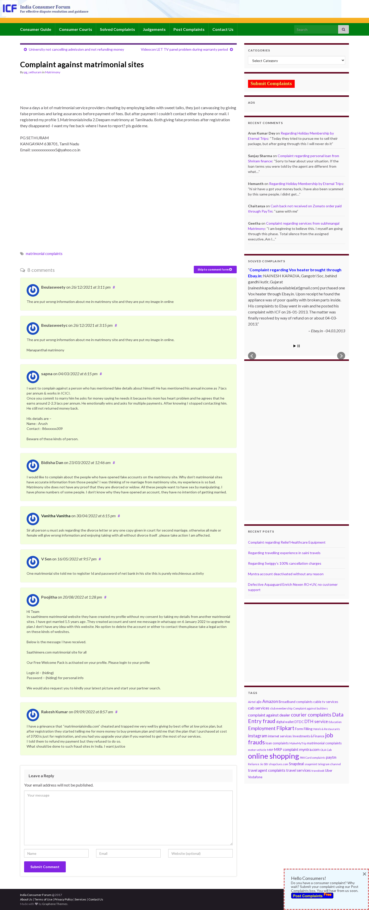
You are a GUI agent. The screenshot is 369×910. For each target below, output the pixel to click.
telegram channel (329, 764)
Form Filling (304, 729)
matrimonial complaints (44, 253)
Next (341, 356)
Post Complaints (189, 29)
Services (80, 899)
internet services (280, 736)
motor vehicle (257, 749)
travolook (318, 770)
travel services (298, 770)
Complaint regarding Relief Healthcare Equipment (287, 542)
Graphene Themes (55, 904)
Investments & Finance (308, 736)
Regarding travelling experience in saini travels (284, 553)
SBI (266, 764)
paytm (331, 757)
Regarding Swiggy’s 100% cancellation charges (284, 563)
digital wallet (285, 722)
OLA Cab (326, 749)
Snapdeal (296, 764)
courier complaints (311, 715)
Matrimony (52, 72)
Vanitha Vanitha (56, 515)
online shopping (273, 755)
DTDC (299, 722)
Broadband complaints (296, 702)
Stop (298, 346)
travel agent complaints (266, 770)
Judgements (154, 29)
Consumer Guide (35, 29)
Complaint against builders (310, 708)
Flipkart (285, 728)
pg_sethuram (33, 72)
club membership (281, 708)
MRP (270, 749)
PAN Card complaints (312, 757)
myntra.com (309, 749)
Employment (262, 728)
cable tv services (325, 702)
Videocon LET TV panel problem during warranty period (184, 49)
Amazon (270, 701)
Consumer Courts (75, 29)
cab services (258, 707)
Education (335, 722)
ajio (259, 702)
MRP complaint (286, 749)
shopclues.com (278, 764)
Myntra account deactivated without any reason (286, 574)
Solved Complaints (117, 29)
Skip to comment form (213, 269)
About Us (26, 899)
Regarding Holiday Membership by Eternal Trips (306, 183)
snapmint (310, 764)
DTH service (316, 721)
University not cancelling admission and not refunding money (76, 49)
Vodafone (255, 777)
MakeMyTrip (297, 743)
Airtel (252, 702)
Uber (328, 770)
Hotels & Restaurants (326, 729)
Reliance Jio (255, 764)
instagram (257, 735)
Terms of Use (43, 899)
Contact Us (222, 29)
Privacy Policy (63, 899)
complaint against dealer (269, 714)
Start (294, 346)
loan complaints (277, 743)
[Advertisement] (111, 92)
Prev (252, 356)
